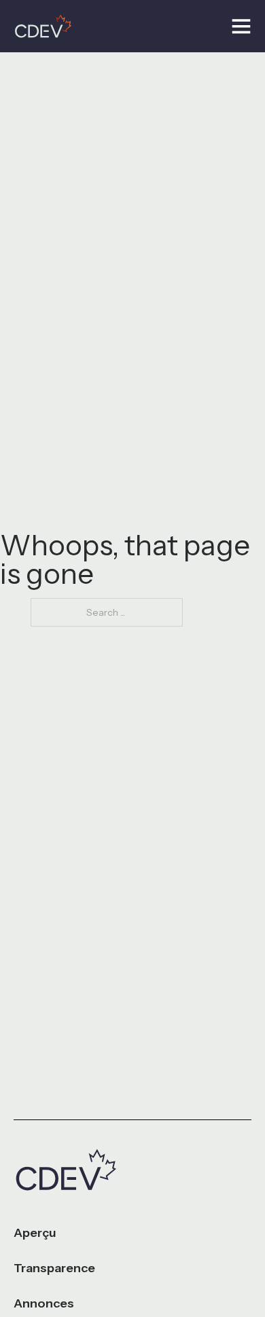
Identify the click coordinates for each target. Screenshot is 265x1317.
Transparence (54, 1268)
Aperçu (35, 1233)
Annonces (44, 1304)
